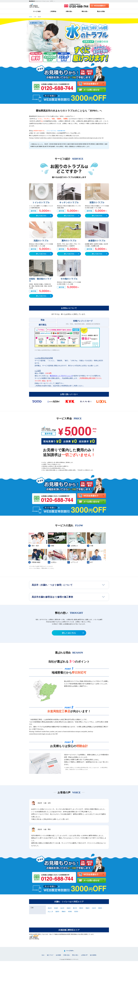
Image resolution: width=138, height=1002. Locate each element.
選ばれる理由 (101, 11)
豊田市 (81, 908)
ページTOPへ (70, 950)
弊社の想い (85, 11)
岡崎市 (88, 908)
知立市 (62, 908)
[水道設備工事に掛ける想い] (69, 632)
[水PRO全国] (34, 937)
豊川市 (75, 908)
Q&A (43, 955)
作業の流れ (69, 11)
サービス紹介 (37, 11)
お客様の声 (84, 955)
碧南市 (69, 908)
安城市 (56, 908)
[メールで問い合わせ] (99, 6)
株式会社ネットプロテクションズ (61, 376)
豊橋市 (64, 911)
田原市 (76, 911)
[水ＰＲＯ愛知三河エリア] (34, 6)
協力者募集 (93, 955)
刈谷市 (94, 908)
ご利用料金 (53, 11)
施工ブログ (50, 955)
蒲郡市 (57, 911)
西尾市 (100, 908)
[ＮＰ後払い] (67, 347)
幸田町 (70, 911)
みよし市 (50, 911)
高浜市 (50, 908)
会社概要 (58, 955)
